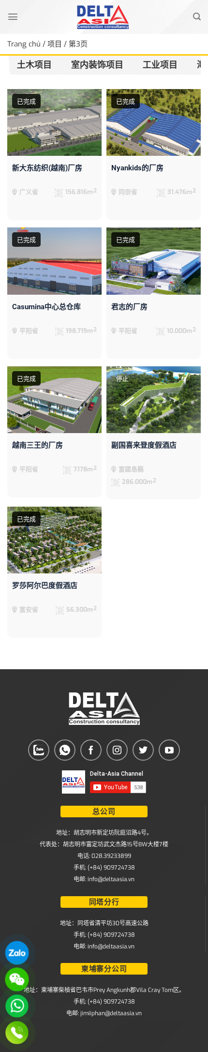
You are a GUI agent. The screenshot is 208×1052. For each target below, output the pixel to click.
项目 (54, 44)
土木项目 (34, 65)
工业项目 (160, 65)
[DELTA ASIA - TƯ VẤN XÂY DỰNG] (103, 17)
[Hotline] (17, 1033)
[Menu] (12, 16)
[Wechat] (17, 979)
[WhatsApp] (17, 1006)
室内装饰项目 (97, 65)
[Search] (197, 16)
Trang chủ (24, 44)
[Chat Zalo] (17, 953)
